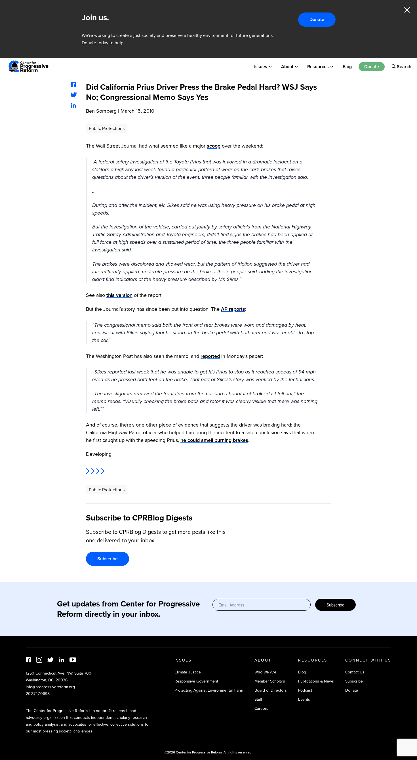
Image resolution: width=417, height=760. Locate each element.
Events (304, 699)
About (287, 66)
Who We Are (265, 672)
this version (119, 295)
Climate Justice (187, 672)
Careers (261, 708)
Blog (347, 66)
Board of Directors (270, 690)
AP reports (233, 309)
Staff (258, 699)
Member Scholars (269, 681)
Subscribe (107, 558)
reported (210, 356)
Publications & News (316, 681)
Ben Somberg (101, 111)
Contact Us (355, 672)
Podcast (305, 690)
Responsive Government (196, 681)
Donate (316, 19)
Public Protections (107, 128)
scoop (213, 146)
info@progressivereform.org (50, 687)
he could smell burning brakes (214, 440)
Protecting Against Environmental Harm (208, 690)
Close (407, 10)
